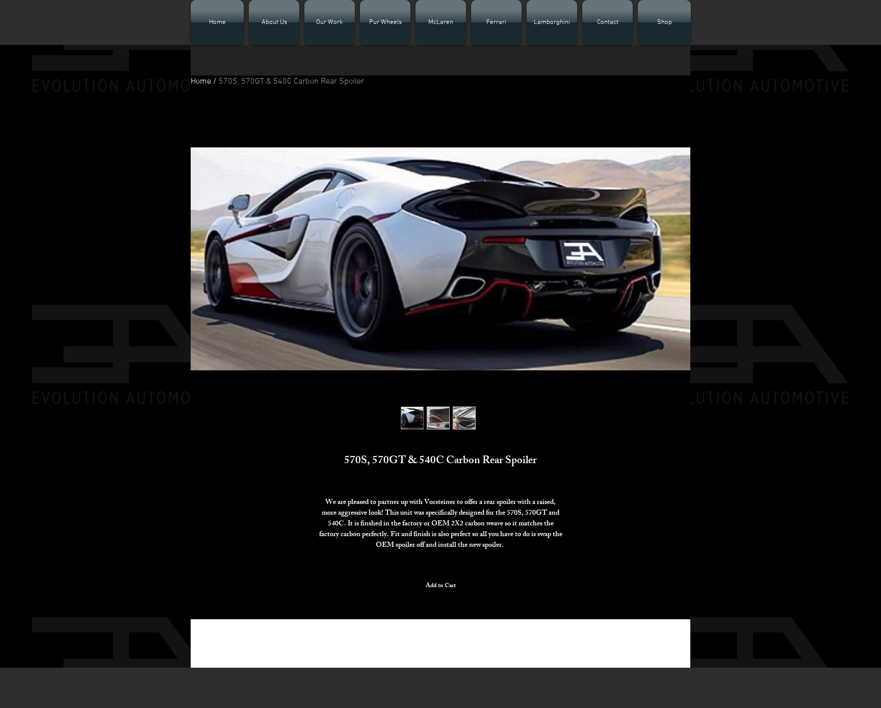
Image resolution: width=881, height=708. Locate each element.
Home (201, 82)
